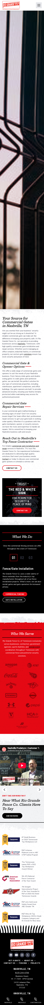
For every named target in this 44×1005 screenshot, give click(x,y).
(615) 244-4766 (22, 972)
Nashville (21, 343)
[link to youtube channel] (16, 955)
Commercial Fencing (15, 594)
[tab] (13, 557)
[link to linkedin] (10, 955)
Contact (5, 459)
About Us (28, 960)
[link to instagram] (22, 955)
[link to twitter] (27, 955)
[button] (39, 5)
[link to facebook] (33, 955)
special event (34, 647)
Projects (35, 963)
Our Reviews (12, 816)
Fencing (23, 963)
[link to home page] (11, 5)
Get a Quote (15, 960)
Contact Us (22, 510)
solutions (28, 354)
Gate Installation (14, 600)
